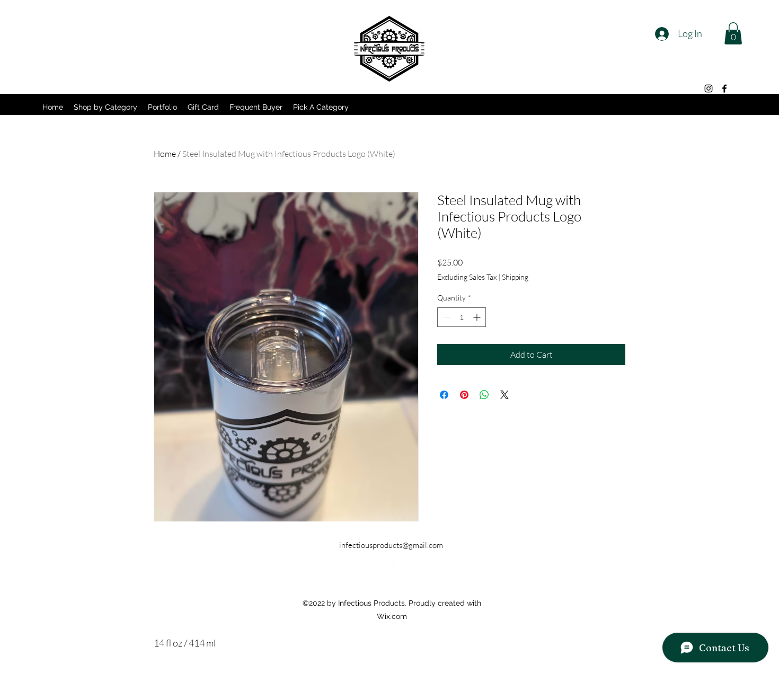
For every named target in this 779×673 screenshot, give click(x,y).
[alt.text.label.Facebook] (724, 88)
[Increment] (477, 317)
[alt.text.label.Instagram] (708, 88)
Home (165, 153)
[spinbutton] (461, 317)
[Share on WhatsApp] (484, 394)
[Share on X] (504, 394)
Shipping (515, 276)
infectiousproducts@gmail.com (391, 545)
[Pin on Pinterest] (464, 394)
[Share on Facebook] (444, 394)
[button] (733, 33)
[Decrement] (445, 317)
